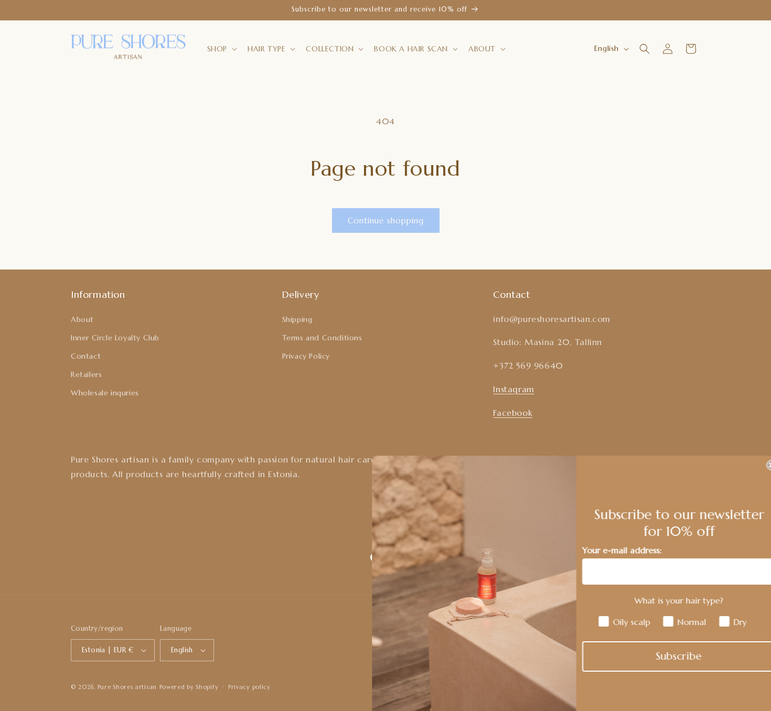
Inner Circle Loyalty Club (115, 337)
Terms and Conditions (322, 337)
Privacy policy (249, 687)
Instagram (513, 389)
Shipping (297, 319)
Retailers (86, 374)
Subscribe (669, 656)
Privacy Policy (306, 356)
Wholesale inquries (105, 392)
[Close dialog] (761, 465)
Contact (86, 356)
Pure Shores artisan (127, 687)
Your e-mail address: (611, 550)
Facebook (512, 412)
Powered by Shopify (189, 687)
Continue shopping (386, 220)
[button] (221, 49)
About (82, 319)
